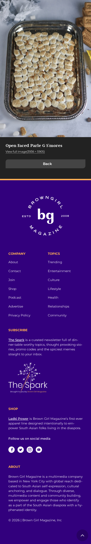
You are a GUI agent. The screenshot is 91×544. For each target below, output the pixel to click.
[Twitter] (21, 449)
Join (11, 280)
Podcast (14, 297)
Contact (14, 271)
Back (47, 163)
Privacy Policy (19, 315)
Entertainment (59, 271)
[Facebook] (11, 449)
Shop (12, 289)
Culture (54, 280)
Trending (55, 262)
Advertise (15, 306)
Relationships (58, 306)
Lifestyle (54, 289)
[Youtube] (39, 449)
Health (53, 297)
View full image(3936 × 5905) (25, 151)
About (13, 262)
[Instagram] (30, 449)
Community (57, 315)
